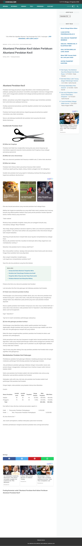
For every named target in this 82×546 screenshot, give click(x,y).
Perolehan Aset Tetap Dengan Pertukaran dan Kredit (22, 273)
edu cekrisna (44, 543)
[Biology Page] (10, 2)
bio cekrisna (37, 543)
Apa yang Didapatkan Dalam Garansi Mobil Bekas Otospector (69, 94)
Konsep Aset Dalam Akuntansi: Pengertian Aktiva (21, 270)
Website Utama (41, 540)
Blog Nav (50, 6)
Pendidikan (40, 6)
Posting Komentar (15, 56)
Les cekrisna (30, 543)
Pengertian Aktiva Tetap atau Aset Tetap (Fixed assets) (23, 276)
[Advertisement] (28, 23)
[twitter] (22, 458)
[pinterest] (34, 458)
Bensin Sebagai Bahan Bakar (69, 28)
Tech (31, 6)
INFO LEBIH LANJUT (32, 38)
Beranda (5, 6)
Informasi (14, 6)
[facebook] (9, 458)
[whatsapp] (47, 458)
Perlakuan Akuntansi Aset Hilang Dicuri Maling (20, 278)
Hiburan (23, 6)
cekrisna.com (51, 543)
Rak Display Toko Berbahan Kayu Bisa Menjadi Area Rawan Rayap (70, 72)
